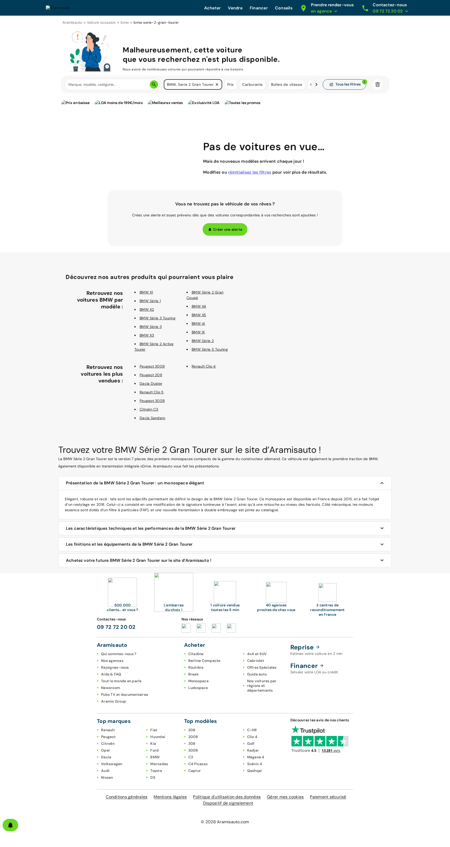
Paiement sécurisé (328, 797)
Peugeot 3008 (152, 366)
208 (192, 730)
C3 (190, 757)
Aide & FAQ (111, 674)
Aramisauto (72, 22)
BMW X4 (199, 306)
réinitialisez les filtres (249, 172)
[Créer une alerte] (10, 825)
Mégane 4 (255, 757)
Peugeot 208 (151, 375)
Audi (105, 770)
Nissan (107, 777)
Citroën (108, 743)
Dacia (106, 757)
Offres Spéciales (262, 667)
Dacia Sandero (152, 418)
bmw (125, 22)
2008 (193, 736)
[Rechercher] (154, 84)
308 (192, 743)
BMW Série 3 (151, 326)
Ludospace (198, 687)
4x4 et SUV (257, 653)
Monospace (198, 681)
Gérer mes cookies (285, 797)
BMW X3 (147, 335)
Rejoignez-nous (115, 667)
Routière (196, 667)
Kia (153, 743)
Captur (194, 770)
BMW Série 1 (150, 300)
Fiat (153, 730)
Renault (108, 730)
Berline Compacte (204, 660)
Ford (154, 750)
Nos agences (112, 660)
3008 (193, 750)
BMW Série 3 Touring (158, 318)
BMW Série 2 (203, 340)
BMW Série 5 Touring (210, 349)
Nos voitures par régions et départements (262, 686)
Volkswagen (111, 763)
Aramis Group (113, 701)
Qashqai (254, 770)
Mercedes (159, 763)
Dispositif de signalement (228, 803)
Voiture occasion (101, 22)
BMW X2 (147, 309)
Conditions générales (126, 797)
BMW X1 (146, 292)
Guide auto (257, 674)
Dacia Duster (151, 383)
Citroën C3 (149, 409)
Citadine (196, 653)
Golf (251, 743)
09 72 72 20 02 (116, 627)
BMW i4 (198, 323)
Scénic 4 (254, 763)
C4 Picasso (198, 763)
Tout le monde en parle (121, 681)
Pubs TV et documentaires (124, 694)
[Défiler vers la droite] (316, 84)
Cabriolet (255, 660)
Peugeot (108, 736)
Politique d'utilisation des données (227, 797)
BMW (155, 757)
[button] (217, 84)
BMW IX (198, 332)
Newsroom (110, 687)
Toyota (156, 770)
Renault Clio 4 (204, 366)
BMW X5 (199, 315)
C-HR (252, 730)
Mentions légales (170, 797)
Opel (105, 750)
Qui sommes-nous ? (118, 653)
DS (152, 777)
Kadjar (253, 750)
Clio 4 (252, 736)
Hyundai (157, 736)
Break (193, 674)
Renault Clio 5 (152, 392)
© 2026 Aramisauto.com (225, 822)
